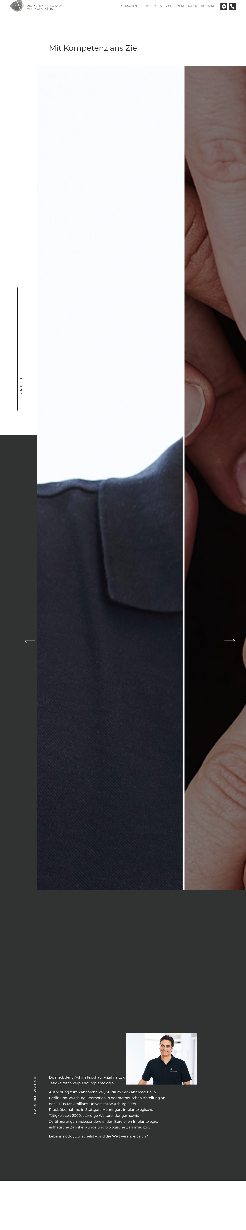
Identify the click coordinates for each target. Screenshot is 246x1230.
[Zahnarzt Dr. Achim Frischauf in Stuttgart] (37, 6)
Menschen (129, 6)
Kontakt (207, 6)
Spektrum (148, 6)
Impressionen (186, 6)
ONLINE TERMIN (223, 6)
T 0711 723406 (232, 6)
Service (166, 6)
